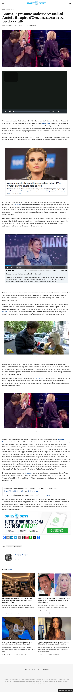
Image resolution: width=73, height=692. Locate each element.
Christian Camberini (9, 655)
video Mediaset (40, 378)
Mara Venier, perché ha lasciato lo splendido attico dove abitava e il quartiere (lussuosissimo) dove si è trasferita (18, 600)
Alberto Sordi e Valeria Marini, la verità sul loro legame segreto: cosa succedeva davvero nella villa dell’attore (53, 600)
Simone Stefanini (9, 25)
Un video (5, 311)
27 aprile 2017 (45, 495)
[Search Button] (70, 3)
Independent (45, 123)
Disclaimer (45, 669)
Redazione (27, 669)
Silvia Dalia (7, 613)
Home (4, 9)
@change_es (33, 491)
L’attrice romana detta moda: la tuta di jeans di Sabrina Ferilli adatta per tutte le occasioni (53, 643)
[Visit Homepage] (36, 3)
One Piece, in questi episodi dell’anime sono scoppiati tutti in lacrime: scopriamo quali (17, 643)
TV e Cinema (10, 9)
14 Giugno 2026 (22, 655)
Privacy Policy (36, 669)
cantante (9, 546)
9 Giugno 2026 (54, 655)
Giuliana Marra (44, 613)
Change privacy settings (65, 690)
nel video (17, 204)
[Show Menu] (3, 3)
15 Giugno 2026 (54, 613)
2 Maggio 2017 (22, 25)
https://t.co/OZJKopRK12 (14, 491)
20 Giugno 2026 (17, 613)
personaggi (17, 546)
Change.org (29, 473)
